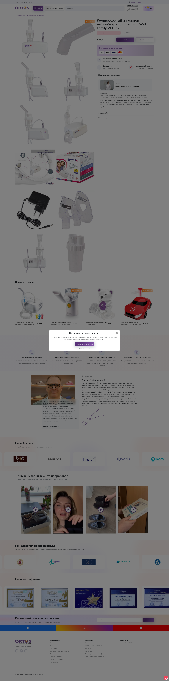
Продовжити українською (84, 344)
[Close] (117, 333)
